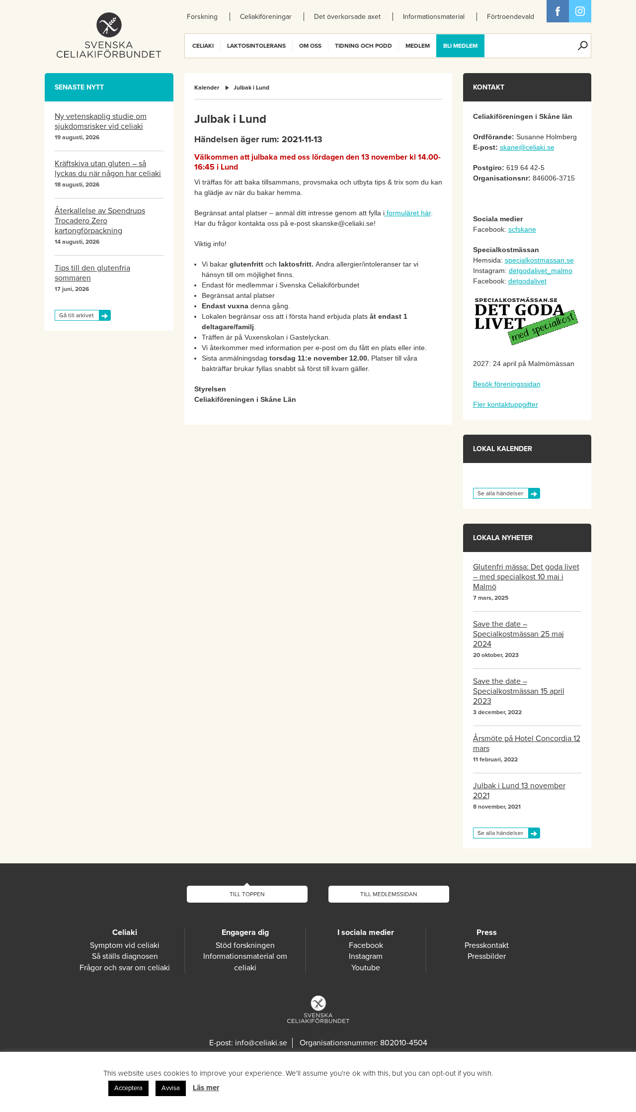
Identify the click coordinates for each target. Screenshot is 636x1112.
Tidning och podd (363, 45)
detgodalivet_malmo (540, 271)
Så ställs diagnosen (125, 956)
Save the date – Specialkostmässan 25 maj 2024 (518, 634)
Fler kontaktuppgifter (505, 404)
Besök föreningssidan (507, 384)
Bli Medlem (460, 45)
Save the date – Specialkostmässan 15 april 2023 (518, 691)
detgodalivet (527, 281)
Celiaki (203, 45)
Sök (582, 45)
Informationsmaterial (434, 16)
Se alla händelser (500, 493)
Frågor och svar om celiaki (125, 968)
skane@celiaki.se (527, 147)
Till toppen (247, 894)
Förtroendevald (510, 16)
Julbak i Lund (251, 87)
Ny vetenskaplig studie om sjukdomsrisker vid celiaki (101, 121)
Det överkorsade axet (347, 16)
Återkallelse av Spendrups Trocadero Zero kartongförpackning (100, 221)
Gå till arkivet (76, 315)
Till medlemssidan (388, 894)
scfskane (522, 229)
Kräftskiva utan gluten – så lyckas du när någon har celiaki (108, 169)
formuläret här (408, 213)
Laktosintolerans (256, 45)
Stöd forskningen (245, 945)
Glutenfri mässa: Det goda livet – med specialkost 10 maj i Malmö (526, 577)
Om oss (310, 45)
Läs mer (206, 1087)
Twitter (580, 11)
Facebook (558, 11)
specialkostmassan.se (539, 260)
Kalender (206, 87)
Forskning (202, 16)
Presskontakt (487, 945)
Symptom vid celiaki (124, 945)
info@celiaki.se (261, 1043)
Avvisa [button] (170, 1088)
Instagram (366, 956)
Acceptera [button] (128, 1088)
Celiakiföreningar (266, 16)
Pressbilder (487, 956)
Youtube (365, 968)
